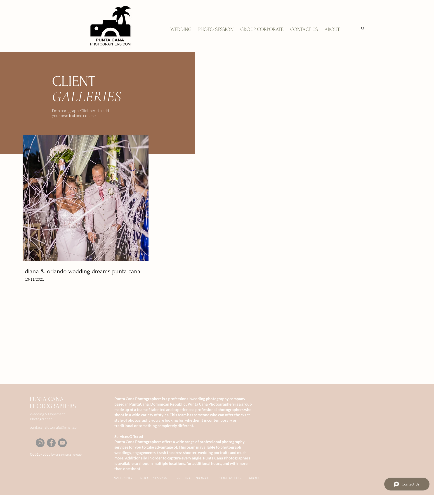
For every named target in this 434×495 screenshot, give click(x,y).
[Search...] (362, 28)
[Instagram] (40, 442)
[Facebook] (51, 442)
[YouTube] (62, 442)
